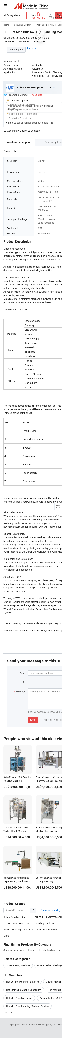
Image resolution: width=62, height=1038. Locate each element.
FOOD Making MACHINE (16, 923)
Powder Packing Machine (16, 929)
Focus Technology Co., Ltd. (43, 1024)
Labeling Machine (44, 923)
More (6, 1012)
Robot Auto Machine (14, 917)
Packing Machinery (45, 24)
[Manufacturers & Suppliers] (31, 6)
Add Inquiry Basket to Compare (23, 130)
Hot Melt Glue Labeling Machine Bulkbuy (27, 1006)
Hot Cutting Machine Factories (22, 981)
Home (6, 24)
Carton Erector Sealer (46, 929)
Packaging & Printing (23, 24)
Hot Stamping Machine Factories (23, 989)
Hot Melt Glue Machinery (19, 998)
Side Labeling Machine (18, 965)
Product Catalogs (52, 910)
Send (33, 719)
